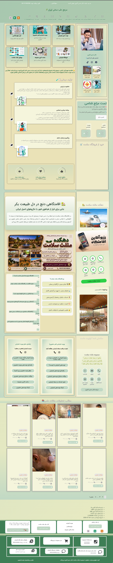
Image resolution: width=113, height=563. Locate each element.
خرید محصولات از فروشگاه (56, 540)
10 (95, 497)
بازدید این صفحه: (98, 515)
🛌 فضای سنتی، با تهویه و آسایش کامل (58, 291)
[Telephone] (55, 352)
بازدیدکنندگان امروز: (97, 511)
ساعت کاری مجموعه (69, 529)
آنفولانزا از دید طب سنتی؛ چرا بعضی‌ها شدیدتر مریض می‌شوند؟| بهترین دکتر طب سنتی (19, 479)
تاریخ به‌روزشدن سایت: (96, 517)
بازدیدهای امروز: (98, 509)
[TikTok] (88, 62)
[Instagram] (92, 62)
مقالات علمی (98, 430)
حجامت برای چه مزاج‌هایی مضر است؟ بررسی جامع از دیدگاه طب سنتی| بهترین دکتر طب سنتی (44, 479)
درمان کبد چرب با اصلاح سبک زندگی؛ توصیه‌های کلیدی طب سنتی (94, 434)
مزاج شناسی (69, 526)
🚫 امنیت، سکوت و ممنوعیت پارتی (59, 304)
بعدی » (91, 497)
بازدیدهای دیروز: (98, 513)
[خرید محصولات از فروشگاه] (66, 541)
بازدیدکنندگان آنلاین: (97, 507)
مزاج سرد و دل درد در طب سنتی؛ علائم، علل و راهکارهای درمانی (94, 478)
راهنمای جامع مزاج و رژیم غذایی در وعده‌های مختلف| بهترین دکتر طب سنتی (70, 479)
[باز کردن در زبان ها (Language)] (24, 19)
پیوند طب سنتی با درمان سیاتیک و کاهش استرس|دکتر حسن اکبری (19, 434)
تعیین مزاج (101, 117)
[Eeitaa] (18, 18)
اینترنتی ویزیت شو (20, 549)
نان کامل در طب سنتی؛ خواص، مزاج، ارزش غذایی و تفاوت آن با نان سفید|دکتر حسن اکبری (44, 435)
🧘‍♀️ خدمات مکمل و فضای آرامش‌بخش (58, 297)
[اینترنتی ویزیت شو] (33, 550)
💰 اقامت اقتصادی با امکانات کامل (59, 310)
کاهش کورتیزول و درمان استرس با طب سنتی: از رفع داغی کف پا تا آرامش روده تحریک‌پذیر (69, 435)
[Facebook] (96, 62)
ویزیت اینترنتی (69, 523)
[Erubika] (10, 18)
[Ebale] (14, 18)
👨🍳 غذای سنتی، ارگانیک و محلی (59, 284)
